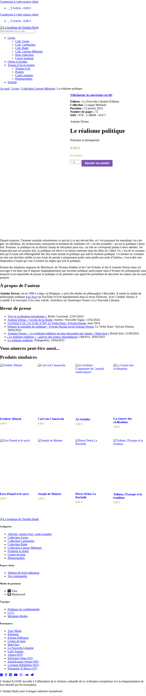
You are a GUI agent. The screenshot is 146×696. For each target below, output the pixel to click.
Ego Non (31, 296)
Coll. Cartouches (25, 44)
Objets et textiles (17, 61)
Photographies (23, 78)
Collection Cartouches (21, 541)
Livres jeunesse (24, 58)
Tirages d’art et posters (21, 65)
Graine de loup (16, 554)
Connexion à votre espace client (19, 1)
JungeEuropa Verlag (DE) (23, 661)
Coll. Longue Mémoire (29, 51)
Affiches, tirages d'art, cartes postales (30, 534)
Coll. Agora (22, 41)
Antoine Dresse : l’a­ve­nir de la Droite (30, 319)
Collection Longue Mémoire (38, 88)
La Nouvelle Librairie (21, 648)
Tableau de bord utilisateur (23, 572)
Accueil (4, 88)
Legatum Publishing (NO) (23, 665)
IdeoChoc (13, 644)
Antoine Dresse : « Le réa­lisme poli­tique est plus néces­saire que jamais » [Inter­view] (58, 333)
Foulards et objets (18, 551)
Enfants (12, 82)
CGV (11, 612)
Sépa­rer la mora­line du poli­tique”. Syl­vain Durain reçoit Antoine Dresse (51, 326)
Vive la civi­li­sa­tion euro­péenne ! (27, 316)
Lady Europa (15, 651)
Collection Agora (18, 537)
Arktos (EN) (15, 654)
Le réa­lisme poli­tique (20, 340)
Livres (11, 37)
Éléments (13, 634)
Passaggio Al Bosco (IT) (22, 668)
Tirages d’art (22, 68)
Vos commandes (17, 576)
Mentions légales (18, 616)
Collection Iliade (17, 544)
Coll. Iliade (22, 48)
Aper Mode (14, 631)
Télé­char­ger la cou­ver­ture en (91, 95)
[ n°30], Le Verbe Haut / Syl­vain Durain (47, 323)
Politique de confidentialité (24, 609)
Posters (19, 72)
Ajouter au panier (97, 163)
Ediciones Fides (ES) (20, 658)
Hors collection (24, 54)
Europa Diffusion (18, 637)
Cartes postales (24, 75)
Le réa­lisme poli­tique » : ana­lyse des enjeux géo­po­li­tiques (43, 336)
